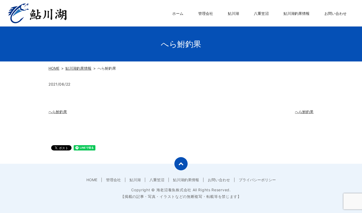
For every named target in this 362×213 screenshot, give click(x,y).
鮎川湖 (233, 13)
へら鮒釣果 (57, 111)
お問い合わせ (335, 13)
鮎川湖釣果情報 (297, 13)
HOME (53, 68)
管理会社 (205, 13)
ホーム (177, 13)
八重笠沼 (261, 13)
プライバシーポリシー (257, 180)
